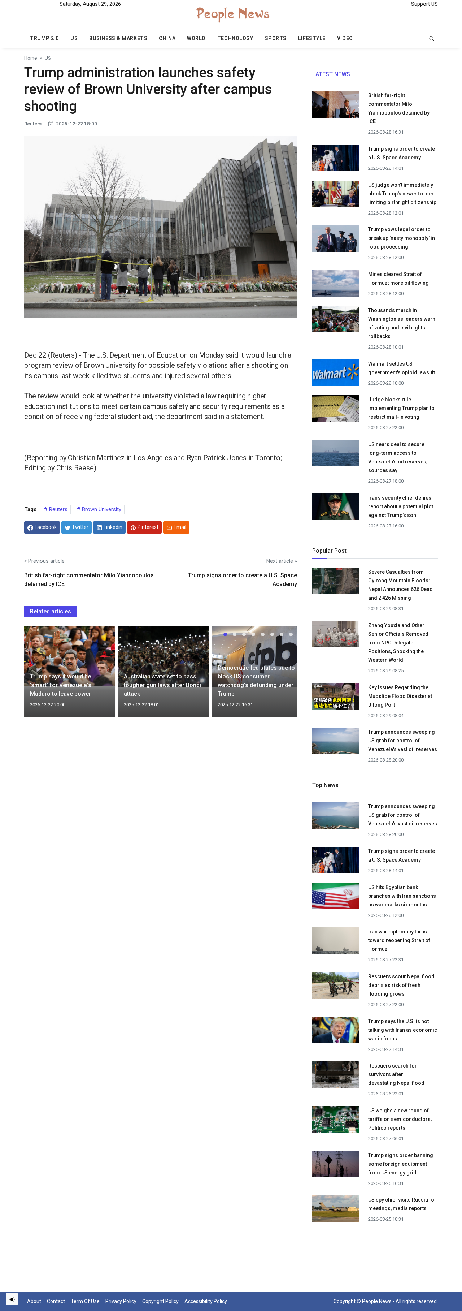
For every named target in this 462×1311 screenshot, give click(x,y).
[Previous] (36, 676)
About (34, 1301)
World (196, 38)
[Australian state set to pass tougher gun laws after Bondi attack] (163, 656)
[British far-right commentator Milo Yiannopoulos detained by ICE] (335, 106)
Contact (56, 1301)
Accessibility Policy (205, 1301)
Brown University (100, 509)
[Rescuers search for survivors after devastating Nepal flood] (335, 1077)
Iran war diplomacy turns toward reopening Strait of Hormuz (399, 940)
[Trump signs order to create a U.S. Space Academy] (335, 161)
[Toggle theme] (12, 1299)
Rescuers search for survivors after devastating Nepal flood (396, 1074)
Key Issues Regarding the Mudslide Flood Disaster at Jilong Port (400, 696)
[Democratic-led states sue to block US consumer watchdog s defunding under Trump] (257, 656)
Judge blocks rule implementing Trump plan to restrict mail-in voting (401, 408)
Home (30, 58)
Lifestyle (312, 38)
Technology (235, 38)
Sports (276, 38)
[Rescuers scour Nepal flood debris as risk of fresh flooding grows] (335, 987)
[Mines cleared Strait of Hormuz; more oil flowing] (335, 285)
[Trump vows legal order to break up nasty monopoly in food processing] (335, 240)
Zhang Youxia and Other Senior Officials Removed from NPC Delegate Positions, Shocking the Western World (398, 642)
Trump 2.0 (44, 38)
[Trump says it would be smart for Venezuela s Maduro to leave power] (69, 655)
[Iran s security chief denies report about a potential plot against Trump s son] (335, 508)
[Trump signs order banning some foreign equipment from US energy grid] (335, 1166)
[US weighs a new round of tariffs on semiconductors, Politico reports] (335, 1121)
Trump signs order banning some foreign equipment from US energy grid (400, 1164)
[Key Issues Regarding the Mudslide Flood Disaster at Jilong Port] (335, 696)
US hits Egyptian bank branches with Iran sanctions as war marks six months (402, 895)
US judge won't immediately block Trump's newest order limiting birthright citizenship (402, 193)
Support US (424, 4)
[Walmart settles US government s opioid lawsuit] (335, 374)
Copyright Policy (160, 1301)
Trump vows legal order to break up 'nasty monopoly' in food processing (401, 238)
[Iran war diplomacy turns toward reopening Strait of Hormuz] (335, 943)
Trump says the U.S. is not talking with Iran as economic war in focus (402, 1030)
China (167, 38)
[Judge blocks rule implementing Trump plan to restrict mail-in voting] (335, 410)
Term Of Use (85, 1301)
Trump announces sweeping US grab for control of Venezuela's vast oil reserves (402, 740)
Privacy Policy (120, 1301)
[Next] (285, 676)
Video (345, 38)
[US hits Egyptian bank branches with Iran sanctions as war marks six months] (335, 898)
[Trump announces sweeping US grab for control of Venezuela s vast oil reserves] (335, 743)
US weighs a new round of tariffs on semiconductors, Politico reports (400, 1119)
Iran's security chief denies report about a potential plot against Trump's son (400, 506)
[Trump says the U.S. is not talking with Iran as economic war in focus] (335, 1032)
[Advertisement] (160, 785)
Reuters (57, 509)
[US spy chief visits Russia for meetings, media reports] (335, 1208)
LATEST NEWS (331, 74)
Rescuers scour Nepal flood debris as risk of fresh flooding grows (401, 985)
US (74, 38)
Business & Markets (118, 38)
